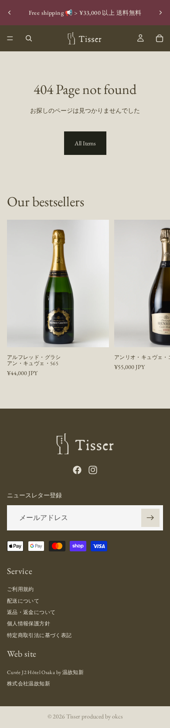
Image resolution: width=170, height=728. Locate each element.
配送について (23, 600)
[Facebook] (77, 470)
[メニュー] (10, 38)
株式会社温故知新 (28, 683)
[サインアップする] (150, 517)
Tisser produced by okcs (94, 716)
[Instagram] (93, 470)
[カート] (159, 38)
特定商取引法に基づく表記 (39, 635)
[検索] (28, 38)
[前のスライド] (9, 12)
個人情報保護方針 (28, 623)
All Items (85, 143)
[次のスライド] (160, 12)
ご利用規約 (20, 589)
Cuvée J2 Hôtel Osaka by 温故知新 (45, 671)
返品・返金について (31, 612)
